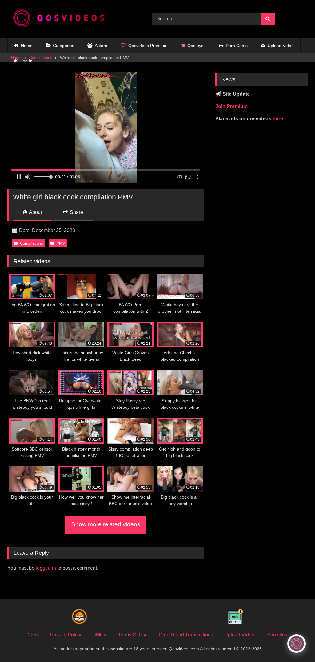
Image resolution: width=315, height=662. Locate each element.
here (278, 118)
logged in (46, 568)
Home (27, 45)
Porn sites (276, 634)
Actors (101, 45)
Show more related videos (105, 524)
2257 (33, 634)
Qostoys (195, 45)
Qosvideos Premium (148, 45)
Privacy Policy (65, 634)
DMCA (99, 634)
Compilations (31, 243)
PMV (60, 243)
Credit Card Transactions (186, 634)
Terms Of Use (133, 634)
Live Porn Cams (232, 45)
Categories (63, 45)
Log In (26, 60)
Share (76, 212)
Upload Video (281, 45)
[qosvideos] (70, 19)
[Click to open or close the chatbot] (296, 643)
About (35, 212)
